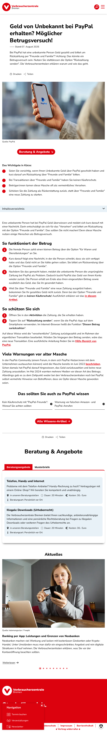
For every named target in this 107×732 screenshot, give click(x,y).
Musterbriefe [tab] (42, 467)
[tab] (40, 668)
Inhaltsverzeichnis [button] (13, 209)
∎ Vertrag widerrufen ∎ (68, 729)
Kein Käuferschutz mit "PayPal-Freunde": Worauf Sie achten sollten (25, 404)
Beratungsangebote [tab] (18, 467)
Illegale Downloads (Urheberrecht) (30, 510)
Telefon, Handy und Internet (25, 481)
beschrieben (93, 364)
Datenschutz (49, 725)
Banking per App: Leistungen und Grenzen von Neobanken (41, 636)
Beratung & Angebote (34, 152)
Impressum (66, 725)
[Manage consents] (101, 726)
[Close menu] (42, 705)
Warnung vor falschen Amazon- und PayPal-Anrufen (75, 404)
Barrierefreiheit (85, 725)
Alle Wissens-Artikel (52, 421)
